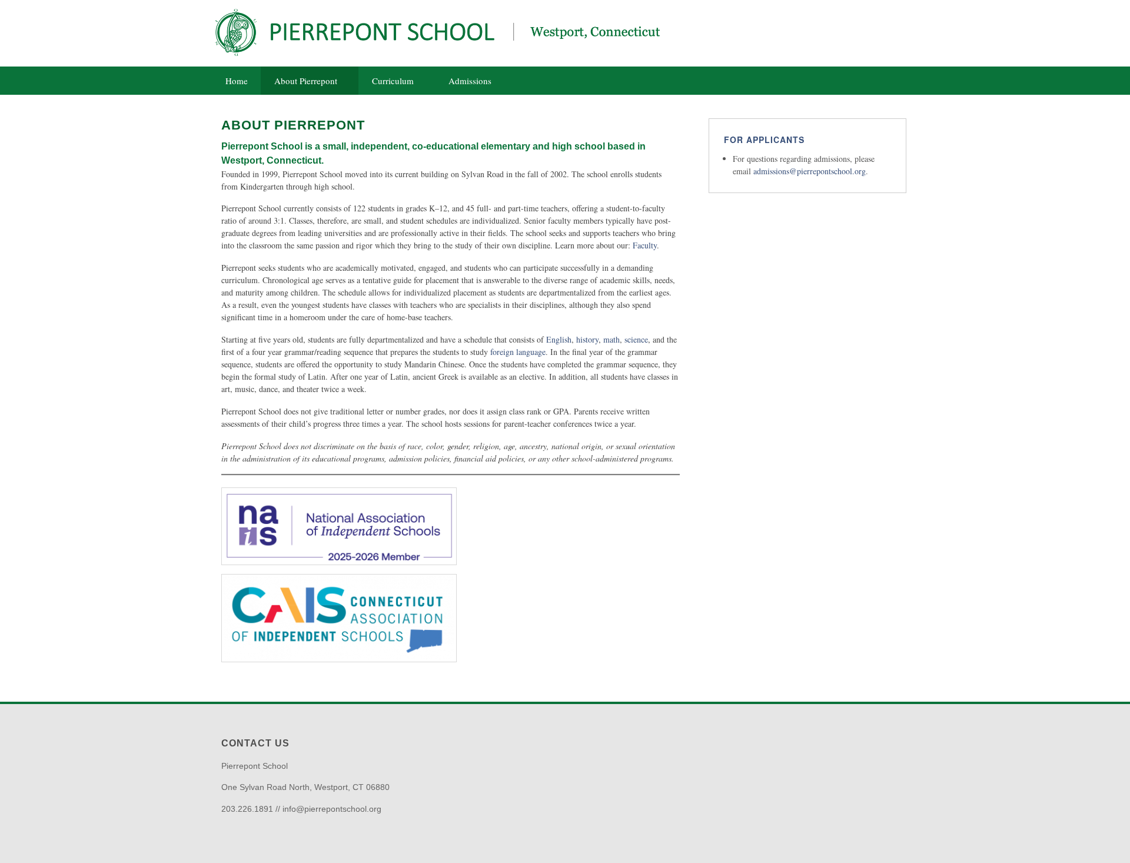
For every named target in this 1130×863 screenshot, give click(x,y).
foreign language (518, 351)
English (558, 339)
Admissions (469, 81)
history (587, 339)
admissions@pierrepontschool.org (809, 171)
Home (236, 81)
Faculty (645, 245)
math (611, 339)
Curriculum (393, 81)
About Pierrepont (305, 81)
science (636, 339)
